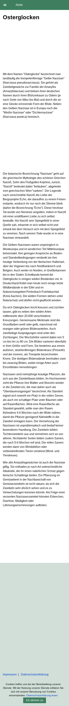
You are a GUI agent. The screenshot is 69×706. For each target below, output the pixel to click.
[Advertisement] (34, 47)
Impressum (10, 674)
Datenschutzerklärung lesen (42, 695)
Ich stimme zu (34, 700)
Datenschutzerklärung (34, 674)
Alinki (19, 4)
